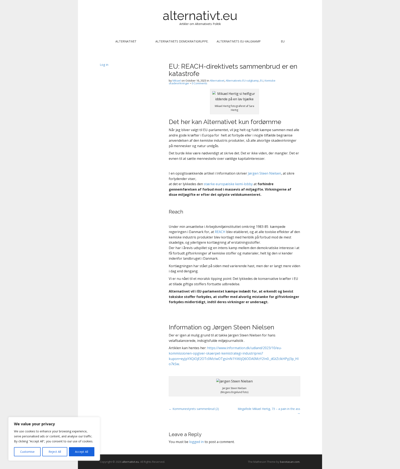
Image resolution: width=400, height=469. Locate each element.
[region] (54, 439)
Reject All (55, 452)
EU (283, 41)
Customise (27, 452)
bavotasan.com (290, 462)
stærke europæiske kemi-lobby (228, 184)
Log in (104, 65)
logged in (196, 441)
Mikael (176, 80)
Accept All (81, 452)
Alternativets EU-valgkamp (239, 41)
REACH (220, 232)
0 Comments (199, 83)
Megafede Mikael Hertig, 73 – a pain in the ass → (269, 411)
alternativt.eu (200, 15)
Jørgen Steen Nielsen (264, 173)
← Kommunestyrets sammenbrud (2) (194, 409)
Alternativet (125, 41)
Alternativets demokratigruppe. (181, 41)
